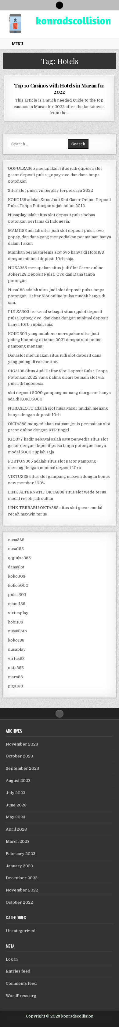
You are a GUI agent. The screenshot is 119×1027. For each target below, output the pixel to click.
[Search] (59, 5)
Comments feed (21, 983)
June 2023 (16, 805)
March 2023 (18, 841)
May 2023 (15, 817)
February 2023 (20, 853)
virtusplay (48, 190)
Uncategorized (20, 930)
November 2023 (22, 744)
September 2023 (22, 768)
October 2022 (19, 902)
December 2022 (22, 878)
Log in (12, 959)
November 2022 (22, 890)
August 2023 (18, 780)
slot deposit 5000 (25, 392)
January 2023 (19, 866)
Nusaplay (17, 215)
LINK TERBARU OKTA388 (33, 507)
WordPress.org (21, 995)
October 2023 (19, 756)
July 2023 (15, 793)
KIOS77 (15, 439)
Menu (17, 43)
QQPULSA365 (21, 168)
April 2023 (16, 829)
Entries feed (18, 971)
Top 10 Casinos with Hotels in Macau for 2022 (59, 88)
